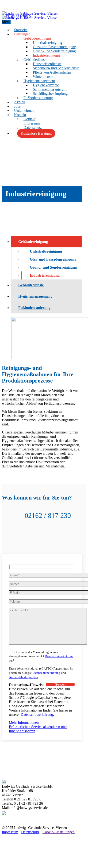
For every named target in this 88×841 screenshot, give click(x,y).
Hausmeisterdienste (47, 64)
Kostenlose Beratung (36, 133)
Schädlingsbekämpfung (50, 94)
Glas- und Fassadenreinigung (54, 47)
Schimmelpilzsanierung (50, 89)
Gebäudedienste (35, 60)
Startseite (20, 30)
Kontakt (20, 115)
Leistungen (22, 34)
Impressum (31, 123)
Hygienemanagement (39, 81)
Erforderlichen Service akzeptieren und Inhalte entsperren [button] (38, 729)
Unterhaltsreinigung (47, 43)
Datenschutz (32, 127)
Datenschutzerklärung (59, 656)
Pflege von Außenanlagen (52, 72)
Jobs (17, 106)
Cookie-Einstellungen (58, 832)
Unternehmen (24, 110)
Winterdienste (43, 77)
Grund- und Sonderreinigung (54, 51)
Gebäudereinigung (37, 38)
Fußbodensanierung (38, 98)
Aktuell (19, 102)
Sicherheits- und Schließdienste (56, 68)
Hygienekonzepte (46, 85)
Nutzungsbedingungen (23, 677)
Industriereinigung (46, 55)
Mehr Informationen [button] (24, 722)
